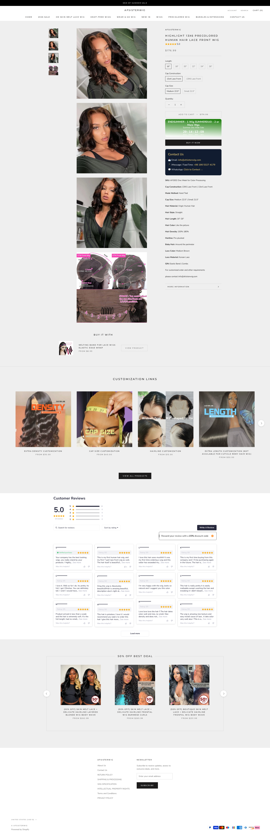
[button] (172, 44)
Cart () (258, 10)
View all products (135, 476)
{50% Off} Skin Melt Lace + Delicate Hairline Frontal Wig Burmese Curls (134, 712)
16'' (168, 66)
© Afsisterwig (19, 826)
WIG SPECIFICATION (106, 784)
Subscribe (147, 785)
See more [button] (76, 562)
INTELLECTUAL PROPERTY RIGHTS (113, 788)
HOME (28, 17)
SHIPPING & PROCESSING (109, 779)
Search (244, 10)
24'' (202, 66)
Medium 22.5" (173, 91)
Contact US (237, 17)
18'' (176, 66)
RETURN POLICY (104, 774)
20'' (185, 66)
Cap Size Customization (104, 451)
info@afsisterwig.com (189, 160)
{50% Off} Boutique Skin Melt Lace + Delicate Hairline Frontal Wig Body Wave (189, 712)
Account (232, 10)
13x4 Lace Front (174, 78)
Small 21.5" (189, 91)
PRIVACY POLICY (105, 798)
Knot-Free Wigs (101, 17)
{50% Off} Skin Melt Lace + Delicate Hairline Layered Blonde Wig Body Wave (80, 712)
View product (134, 348)
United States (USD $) (22, 820)
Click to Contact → (193, 169)
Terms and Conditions (107, 793)
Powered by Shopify (20, 829)
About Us (101, 765)
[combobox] (111, 527)
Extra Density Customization (43, 451)
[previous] (9, 423)
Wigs (159, 17)
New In (146, 17)
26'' (210, 66)
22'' (193, 66)
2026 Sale (44, 17)
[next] (261, 423)
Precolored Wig (179, 17)
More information (178, 287)
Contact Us (102, 770)
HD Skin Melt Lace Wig (70, 17)
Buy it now (193, 143)
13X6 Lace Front (193, 78)
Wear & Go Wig (126, 17)
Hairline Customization (165, 451)
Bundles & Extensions (210, 17)
